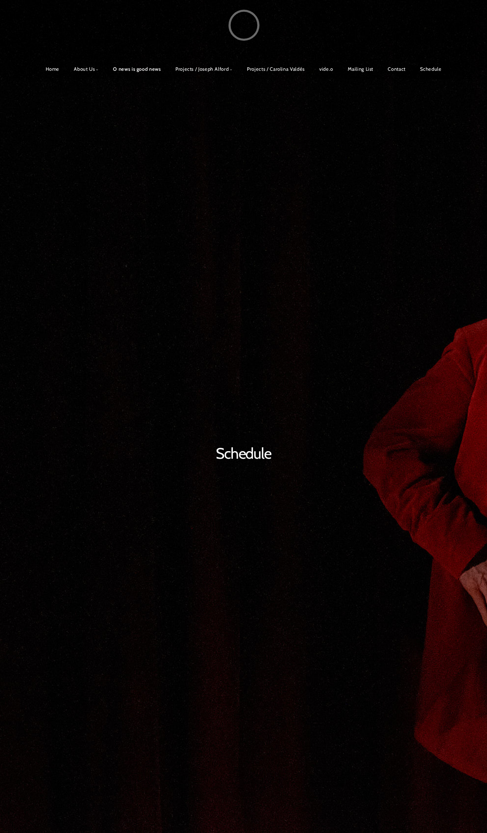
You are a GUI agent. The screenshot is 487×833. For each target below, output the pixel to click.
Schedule (430, 69)
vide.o (326, 69)
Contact (396, 69)
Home (53, 69)
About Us (84, 69)
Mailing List (360, 69)
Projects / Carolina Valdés (276, 69)
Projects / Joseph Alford (202, 69)
